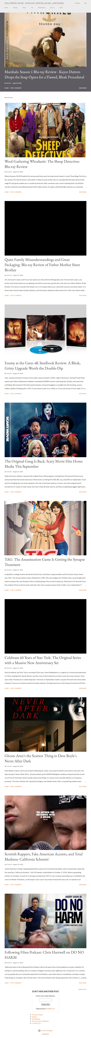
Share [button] (7, 88)
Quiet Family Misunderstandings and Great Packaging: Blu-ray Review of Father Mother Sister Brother (42, 264)
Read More (82, 88)
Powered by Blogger (46, 1030)
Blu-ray (52, 7)
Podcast (15, 7)
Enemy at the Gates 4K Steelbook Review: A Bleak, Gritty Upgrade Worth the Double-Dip (43, 365)
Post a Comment (15, 88)
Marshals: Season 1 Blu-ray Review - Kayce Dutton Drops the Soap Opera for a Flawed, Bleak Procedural (44, 74)
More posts (82, 989)
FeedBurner (50, 1009)
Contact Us (36, 1023)
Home (6, 7)
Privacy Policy (37, 1015)
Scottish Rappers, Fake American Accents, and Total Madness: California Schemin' (44, 856)
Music (24, 7)
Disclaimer (36, 1019)
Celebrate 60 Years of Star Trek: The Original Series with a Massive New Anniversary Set (43, 660)
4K (32, 7)
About (34, 1017)
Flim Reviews (41, 7)
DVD (61, 7)
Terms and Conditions (40, 1021)
